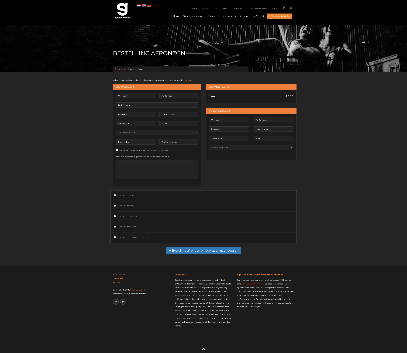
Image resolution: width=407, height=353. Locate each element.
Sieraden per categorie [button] (222, 16)
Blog (216, 8)
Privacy (116, 282)
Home (176, 16)
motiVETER (257, 16)
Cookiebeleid (118, 278)
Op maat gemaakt (258, 8)
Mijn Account (119, 274)
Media (224, 8)
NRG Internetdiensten (136, 293)
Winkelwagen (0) (279, 16)
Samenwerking (238, 8)
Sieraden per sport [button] (193, 16)
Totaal (212, 96)
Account (206, 8)
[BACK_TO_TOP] (203, 349)
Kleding (243, 16)
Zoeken (194, 8)
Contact (274, 8)
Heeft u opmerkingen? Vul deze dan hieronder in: (143, 157)
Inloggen (189, 80)
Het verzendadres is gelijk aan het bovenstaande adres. (144, 150)
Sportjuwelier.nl (137, 290)
